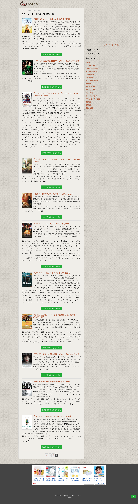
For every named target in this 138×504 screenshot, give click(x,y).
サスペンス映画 (90, 87)
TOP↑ (133, 496)
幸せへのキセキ (38, 22)
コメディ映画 (90, 74)
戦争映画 (88, 105)
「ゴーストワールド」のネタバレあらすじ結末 (52, 416)
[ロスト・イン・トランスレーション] (27, 159)
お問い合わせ (59, 495)
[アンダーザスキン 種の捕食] (27, 354)
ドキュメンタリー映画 (93, 99)
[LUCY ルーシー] (27, 382)
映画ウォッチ (32, 4)
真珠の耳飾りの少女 (40, 196)
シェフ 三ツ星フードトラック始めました (47, 320)
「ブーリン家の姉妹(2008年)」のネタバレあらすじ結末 (56, 61)
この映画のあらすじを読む (51, 54)
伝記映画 (88, 102)
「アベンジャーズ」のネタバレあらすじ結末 (51, 273)
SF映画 (88, 62)
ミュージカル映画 (91, 96)
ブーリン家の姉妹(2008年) (43, 64)
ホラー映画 (89, 93)
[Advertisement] (103, 22)
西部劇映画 (89, 108)
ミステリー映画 (90, 90)
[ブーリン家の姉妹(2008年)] (27, 61)
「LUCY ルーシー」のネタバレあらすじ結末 (51, 382)
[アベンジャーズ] (27, 273)
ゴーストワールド (39, 419)
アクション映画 (90, 65)
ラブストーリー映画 (92, 80)
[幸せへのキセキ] (27, 19)
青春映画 (88, 83)
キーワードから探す (113, 45)
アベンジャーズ (38, 276)
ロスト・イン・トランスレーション (45, 164)
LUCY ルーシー (38, 384)
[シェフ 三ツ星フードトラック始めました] (27, 315)
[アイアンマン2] (27, 224)
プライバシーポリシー (77, 495)
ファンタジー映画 (91, 71)
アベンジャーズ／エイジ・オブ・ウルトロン (48, 98)
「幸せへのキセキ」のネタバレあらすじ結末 (51, 19)
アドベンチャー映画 (92, 68)
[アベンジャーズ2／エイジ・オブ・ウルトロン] (27, 93)
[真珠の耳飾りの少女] (27, 194)
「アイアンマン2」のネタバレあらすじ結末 (51, 224)
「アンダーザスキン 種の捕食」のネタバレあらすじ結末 (56, 354)
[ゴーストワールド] (27, 416)
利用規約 (66, 495)
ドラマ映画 (89, 77)
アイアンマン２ (38, 226)
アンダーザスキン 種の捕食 (42, 357)
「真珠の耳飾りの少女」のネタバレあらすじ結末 (53, 194)
